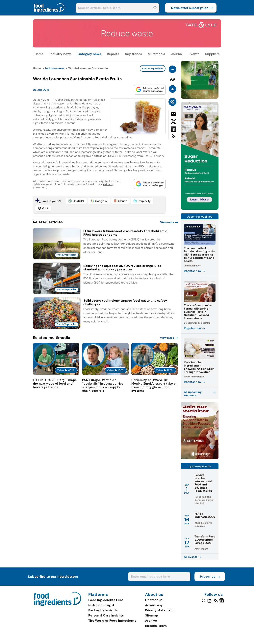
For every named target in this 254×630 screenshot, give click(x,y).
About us (154, 595)
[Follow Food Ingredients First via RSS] (215, 602)
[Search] (155, 8)
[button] (76, 201)
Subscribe (207, 576)
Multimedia (156, 54)
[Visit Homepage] (49, 14)
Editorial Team (156, 626)
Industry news (60, 54)
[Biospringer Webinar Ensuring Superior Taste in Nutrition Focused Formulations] (199, 458)
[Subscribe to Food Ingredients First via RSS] (173, 138)
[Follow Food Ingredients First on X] (203, 602)
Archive (151, 620)
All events (190, 556)
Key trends (133, 54)
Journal (177, 54)
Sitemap (151, 615)
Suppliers (212, 54)
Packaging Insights (103, 610)
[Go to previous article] (173, 102)
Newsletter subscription (189, 8)
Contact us (153, 600)
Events (194, 54)
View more (167, 222)
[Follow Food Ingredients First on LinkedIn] (209, 602)
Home (39, 54)
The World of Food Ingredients (112, 620)
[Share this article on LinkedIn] (173, 130)
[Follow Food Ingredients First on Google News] (222, 602)
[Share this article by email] (173, 115)
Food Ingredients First (105, 600)
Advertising (154, 605)
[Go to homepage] (57, 605)
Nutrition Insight (101, 605)
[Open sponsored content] (127, 46)
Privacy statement (159, 610)
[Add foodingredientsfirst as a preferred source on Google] (149, 90)
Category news (89, 54)
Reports (113, 54)
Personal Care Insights (106, 615)
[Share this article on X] (173, 122)
